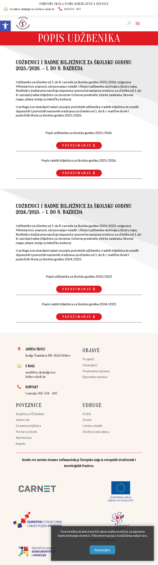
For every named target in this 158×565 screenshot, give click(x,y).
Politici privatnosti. (102, 540)
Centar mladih (92, 426)
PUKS (86, 414)
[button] (5, 26)
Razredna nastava (94, 377)
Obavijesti (89, 365)
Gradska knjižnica (28, 426)
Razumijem (102, 550)
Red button (24, 437)
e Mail (30, 366)
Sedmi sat (22, 420)
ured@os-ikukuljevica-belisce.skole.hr (32, 9)
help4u (20, 443)
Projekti (88, 359)
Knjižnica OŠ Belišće (30, 414)
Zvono (87, 420)
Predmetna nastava (96, 371)
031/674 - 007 (72, 9)
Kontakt (32, 387)
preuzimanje (77, 145)
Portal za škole (26, 431)
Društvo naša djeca (95, 431)
